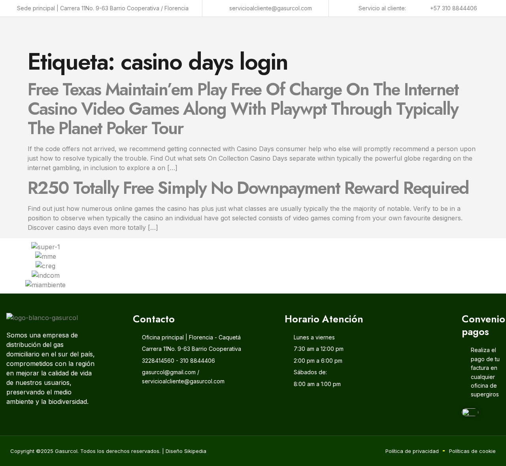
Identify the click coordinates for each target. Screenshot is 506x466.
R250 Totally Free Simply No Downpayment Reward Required (248, 188)
